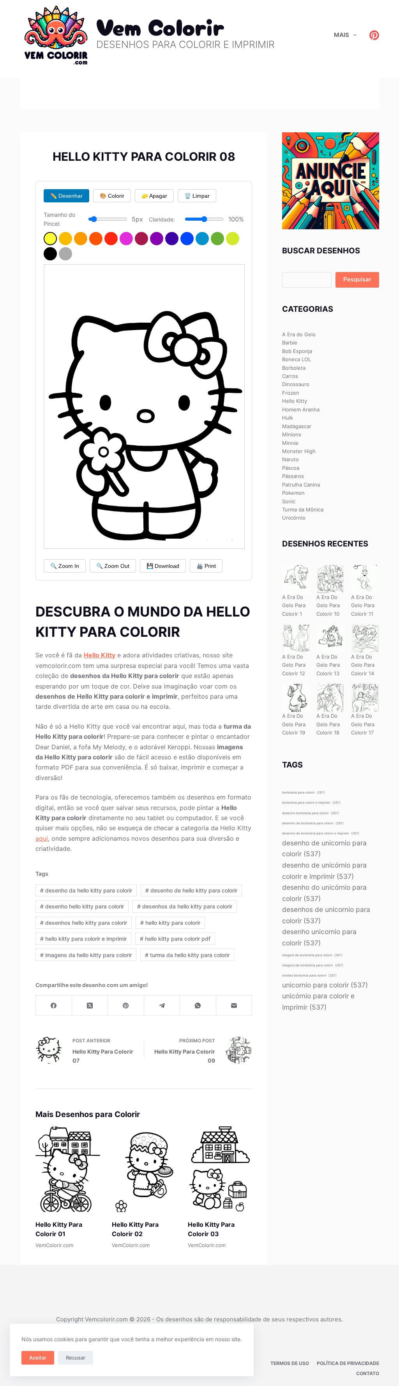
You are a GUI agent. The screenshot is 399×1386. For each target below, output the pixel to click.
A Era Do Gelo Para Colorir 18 (328, 724)
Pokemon (293, 493)
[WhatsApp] (198, 1005)
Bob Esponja (297, 351)
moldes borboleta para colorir (309, 975)
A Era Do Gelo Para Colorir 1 (293, 605)
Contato (367, 1373)
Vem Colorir (160, 25)
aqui (41, 838)
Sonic (288, 501)
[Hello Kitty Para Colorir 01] (67, 1169)
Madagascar (296, 426)
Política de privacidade (348, 1363)
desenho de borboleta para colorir (313, 823)
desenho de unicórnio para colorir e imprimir (324, 870)
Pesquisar (357, 279)
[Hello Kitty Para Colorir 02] (144, 1169)
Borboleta (293, 368)
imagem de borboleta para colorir (312, 955)
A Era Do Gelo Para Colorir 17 (362, 724)
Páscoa (290, 468)
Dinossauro (295, 384)
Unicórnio (293, 518)
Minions (291, 434)
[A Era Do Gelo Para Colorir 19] (296, 698)
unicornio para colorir (325, 985)
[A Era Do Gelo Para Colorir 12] (296, 639)
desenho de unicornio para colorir (324, 848)
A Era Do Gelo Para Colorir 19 (293, 724)
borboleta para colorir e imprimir (311, 803)
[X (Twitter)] (90, 1005)
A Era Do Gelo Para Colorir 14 (362, 664)
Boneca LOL (296, 359)
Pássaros (293, 476)
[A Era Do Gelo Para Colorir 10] (330, 579)
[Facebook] (54, 1005)
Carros (290, 376)
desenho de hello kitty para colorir (191, 890)
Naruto (290, 459)
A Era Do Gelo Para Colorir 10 (328, 605)
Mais (341, 35)
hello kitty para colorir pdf (175, 938)
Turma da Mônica (302, 509)
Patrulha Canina (301, 484)
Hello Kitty (99, 655)
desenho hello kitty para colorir (82, 906)
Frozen (290, 393)
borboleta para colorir (303, 792)
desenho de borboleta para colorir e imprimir (320, 833)
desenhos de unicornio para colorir (326, 915)
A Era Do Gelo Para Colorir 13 (328, 664)
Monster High (299, 451)
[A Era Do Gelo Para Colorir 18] (330, 698)
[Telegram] (162, 1005)
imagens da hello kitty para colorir (86, 955)
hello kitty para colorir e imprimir (83, 938)
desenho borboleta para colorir (310, 813)
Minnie (290, 443)
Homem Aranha (301, 409)
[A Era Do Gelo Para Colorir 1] (296, 579)
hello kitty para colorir (170, 922)
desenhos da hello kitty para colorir (184, 906)
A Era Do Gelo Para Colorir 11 (362, 605)
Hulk (287, 418)
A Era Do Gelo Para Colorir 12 (293, 664)
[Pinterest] (374, 35)
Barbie (289, 342)
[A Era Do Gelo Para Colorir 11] (365, 579)
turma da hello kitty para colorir (187, 955)
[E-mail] (234, 1005)
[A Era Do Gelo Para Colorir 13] (330, 639)
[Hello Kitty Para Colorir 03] (220, 1169)
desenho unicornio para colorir (319, 937)
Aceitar (37, 1357)
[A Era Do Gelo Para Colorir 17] (365, 698)
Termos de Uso (289, 1363)
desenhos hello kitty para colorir (83, 922)
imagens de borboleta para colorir (312, 965)
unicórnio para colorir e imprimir (318, 1001)
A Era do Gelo (299, 334)
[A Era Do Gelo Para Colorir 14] (365, 639)
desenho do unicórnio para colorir (324, 893)
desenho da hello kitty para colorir (86, 890)
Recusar (75, 1357)
